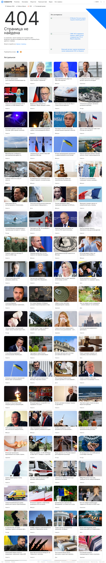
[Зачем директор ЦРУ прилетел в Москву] (65, 248)
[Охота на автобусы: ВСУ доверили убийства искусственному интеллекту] (15, 273)
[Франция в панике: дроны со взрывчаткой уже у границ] (90, 198)
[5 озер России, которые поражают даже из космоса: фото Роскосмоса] (15, 522)
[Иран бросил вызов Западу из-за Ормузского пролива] (40, 547)
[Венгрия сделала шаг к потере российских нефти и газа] (65, 347)
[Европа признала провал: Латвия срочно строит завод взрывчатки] (90, 148)
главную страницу (21, 44)
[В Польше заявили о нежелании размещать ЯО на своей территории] (40, 497)
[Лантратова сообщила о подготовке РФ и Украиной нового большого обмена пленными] (40, 273)
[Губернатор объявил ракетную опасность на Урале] (65, 472)
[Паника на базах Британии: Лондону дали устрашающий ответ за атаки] (15, 397)
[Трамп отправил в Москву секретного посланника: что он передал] (90, 372)
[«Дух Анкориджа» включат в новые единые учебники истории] (40, 422)
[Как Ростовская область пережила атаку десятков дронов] (90, 223)
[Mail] (2, 2)
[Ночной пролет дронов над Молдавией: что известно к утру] (65, 497)
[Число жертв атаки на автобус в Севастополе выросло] (65, 98)
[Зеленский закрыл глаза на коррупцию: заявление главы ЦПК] (15, 547)
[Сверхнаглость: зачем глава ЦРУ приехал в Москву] (40, 148)
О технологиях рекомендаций (53, 561)
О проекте (43, 561)
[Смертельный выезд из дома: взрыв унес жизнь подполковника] (15, 497)
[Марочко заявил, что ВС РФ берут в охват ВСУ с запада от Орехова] (40, 447)
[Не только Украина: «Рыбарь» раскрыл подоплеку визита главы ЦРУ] (40, 298)
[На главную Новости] (7, 2)
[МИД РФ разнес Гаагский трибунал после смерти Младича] (90, 472)
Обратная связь (94, 561)
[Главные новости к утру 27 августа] (15, 173)
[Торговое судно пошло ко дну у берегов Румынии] (90, 397)
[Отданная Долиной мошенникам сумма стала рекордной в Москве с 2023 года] (40, 123)
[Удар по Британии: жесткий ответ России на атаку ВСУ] (90, 123)
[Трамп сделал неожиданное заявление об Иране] (65, 522)
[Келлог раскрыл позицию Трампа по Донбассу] (65, 397)
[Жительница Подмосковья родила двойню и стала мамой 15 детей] (65, 372)
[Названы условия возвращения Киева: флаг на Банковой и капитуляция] (15, 372)
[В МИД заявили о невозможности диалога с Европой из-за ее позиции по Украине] (40, 522)
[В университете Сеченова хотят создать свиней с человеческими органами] (40, 173)
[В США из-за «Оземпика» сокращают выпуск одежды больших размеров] (90, 173)
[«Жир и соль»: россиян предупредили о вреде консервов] (65, 298)
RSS (38, 561)
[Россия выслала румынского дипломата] (90, 323)
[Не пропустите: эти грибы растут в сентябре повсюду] (90, 447)
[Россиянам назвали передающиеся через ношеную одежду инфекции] (90, 547)
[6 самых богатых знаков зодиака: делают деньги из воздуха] (90, 73)
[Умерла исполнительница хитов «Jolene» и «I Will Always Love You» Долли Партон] (15, 98)
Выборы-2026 (10, 6)
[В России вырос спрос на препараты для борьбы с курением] (90, 248)
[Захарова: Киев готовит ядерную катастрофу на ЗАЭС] (65, 273)
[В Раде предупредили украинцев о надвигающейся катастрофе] (65, 148)
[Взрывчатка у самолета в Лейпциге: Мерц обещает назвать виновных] (40, 98)
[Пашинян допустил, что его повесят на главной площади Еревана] (40, 248)
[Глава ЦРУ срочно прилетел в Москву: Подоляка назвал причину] (40, 372)
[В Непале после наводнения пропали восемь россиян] (90, 422)
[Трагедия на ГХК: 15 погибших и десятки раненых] (40, 223)
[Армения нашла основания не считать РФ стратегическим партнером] (65, 223)
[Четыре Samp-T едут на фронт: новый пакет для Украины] (40, 323)
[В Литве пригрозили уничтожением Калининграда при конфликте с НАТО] (15, 73)
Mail (2, 561)
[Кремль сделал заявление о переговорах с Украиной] (40, 73)
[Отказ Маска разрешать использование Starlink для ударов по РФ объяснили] (15, 347)
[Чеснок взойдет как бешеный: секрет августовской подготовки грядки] (15, 323)
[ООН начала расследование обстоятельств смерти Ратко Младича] (15, 422)
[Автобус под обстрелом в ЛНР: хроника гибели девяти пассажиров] (40, 472)
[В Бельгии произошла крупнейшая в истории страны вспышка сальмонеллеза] (15, 447)
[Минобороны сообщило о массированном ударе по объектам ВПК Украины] (15, 148)
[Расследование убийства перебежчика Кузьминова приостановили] (65, 173)
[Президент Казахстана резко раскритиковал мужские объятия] (65, 123)
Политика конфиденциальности (68, 561)
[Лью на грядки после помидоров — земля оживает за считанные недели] (90, 298)
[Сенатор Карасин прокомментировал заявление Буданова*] (15, 298)
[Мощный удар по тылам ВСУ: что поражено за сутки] (40, 397)
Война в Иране (22, 6)
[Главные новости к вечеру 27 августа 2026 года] (15, 248)
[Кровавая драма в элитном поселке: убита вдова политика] (15, 123)
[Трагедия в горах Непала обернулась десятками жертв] (40, 347)
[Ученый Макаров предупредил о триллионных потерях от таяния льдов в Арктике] (15, 223)
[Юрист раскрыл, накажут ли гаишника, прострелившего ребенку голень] (90, 347)
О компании (7, 561)
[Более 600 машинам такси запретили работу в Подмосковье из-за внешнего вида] (90, 522)
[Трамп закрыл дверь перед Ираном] (15, 472)
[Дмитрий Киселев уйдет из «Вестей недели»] (65, 73)
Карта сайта (102, 561)
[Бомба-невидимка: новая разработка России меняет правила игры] (65, 422)
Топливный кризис (40, 6)
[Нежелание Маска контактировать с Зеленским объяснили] (15, 198)
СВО (30, 6)
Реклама (13, 561)
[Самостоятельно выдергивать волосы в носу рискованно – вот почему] (65, 323)
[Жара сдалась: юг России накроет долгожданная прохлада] (65, 447)
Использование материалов (83, 561)
